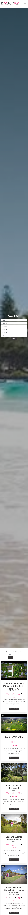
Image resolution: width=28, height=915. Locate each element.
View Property (14, 708)
